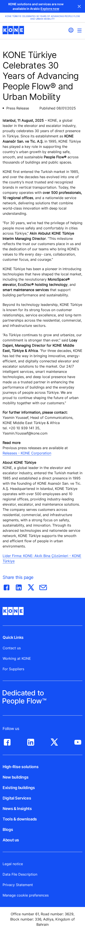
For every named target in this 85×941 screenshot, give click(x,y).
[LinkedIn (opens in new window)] (30, 741)
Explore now (50, 8)
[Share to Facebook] (6, 586)
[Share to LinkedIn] (19, 586)
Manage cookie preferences (26, 895)
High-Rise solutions (20, 766)
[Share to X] (31, 586)
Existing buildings (19, 787)
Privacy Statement (18, 885)
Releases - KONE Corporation (27, 453)
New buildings (15, 777)
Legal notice (13, 864)
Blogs (8, 829)
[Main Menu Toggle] (79, 30)
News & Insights (17, 808)
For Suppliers (13, 669)
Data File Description (20, 874)
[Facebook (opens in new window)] (7, 741)
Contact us (12, 648)
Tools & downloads (20, 819)
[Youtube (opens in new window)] (77, 741)
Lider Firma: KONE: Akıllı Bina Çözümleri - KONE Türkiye (42, 558)
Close (79, 6)
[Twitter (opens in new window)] (54, 741)
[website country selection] (71, 30)
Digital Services (17, 798)
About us (11, 840)
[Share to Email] (43, 586)
